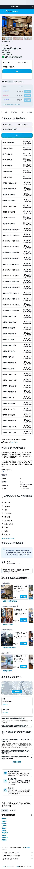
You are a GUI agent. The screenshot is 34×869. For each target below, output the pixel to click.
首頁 (4, 866)
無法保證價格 (27, 847)
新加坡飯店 (5, 833)
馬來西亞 (8, 866)
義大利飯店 (5, 837)
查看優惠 (23, 597)
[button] (32, 7)
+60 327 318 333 (7, 55)
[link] (9, 601)
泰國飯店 (4, 840)
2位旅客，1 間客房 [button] (8, 67)
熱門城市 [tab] (12, 810)
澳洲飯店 (4, 819)
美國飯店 (4, 830)
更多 (2, 471)
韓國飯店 (4, 828)
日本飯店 (4, 826)
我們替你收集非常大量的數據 (11, 856)
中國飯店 (4, 823)
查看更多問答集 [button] (17, 762)
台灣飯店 (4, 821)
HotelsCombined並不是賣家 (10, 853)
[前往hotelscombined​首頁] (12, 11)
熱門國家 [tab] (5, 810)
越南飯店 (4, 835)
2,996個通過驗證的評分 (15, 57)
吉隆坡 (17, 866)
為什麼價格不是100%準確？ (10, 859)
